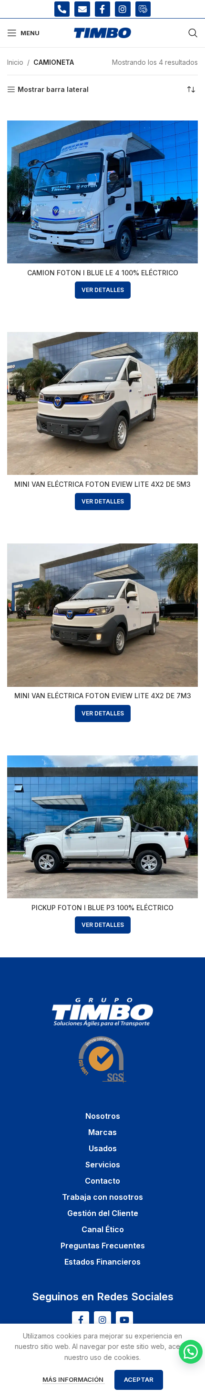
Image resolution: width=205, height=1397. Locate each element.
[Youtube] (124, 1319)
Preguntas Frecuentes (103, 1245)
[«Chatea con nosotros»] (191, 1352)
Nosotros (102, 1116)
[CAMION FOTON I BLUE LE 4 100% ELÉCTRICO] (102, 192)
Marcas (102, 1132)
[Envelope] (82, 9)
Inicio (15, 62)
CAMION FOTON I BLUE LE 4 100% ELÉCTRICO (102, 273)
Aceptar (139, 1379)
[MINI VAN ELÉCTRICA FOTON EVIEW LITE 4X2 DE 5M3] (102, 403)
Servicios (102, 1164)
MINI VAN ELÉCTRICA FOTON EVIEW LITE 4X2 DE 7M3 (102, 696)
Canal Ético (103, 1229)
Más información (73, 1379)
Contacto (102, 1181)
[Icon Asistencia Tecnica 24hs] (143, 9)
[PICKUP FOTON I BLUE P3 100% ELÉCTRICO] (102, 826)
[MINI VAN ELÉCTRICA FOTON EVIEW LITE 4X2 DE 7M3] (102, 614)
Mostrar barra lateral (53, 89)
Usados (103, 1148)
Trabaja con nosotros (102, 1197)
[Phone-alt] (62, 9)
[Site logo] (102, 32)
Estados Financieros (102, 1261)
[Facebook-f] (102, 9)
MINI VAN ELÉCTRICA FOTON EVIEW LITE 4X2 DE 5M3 (102, 484)
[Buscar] (193, 32)
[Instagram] (122, 9)
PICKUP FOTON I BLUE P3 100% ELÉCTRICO (102, 908)
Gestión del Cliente (102, 1213)
